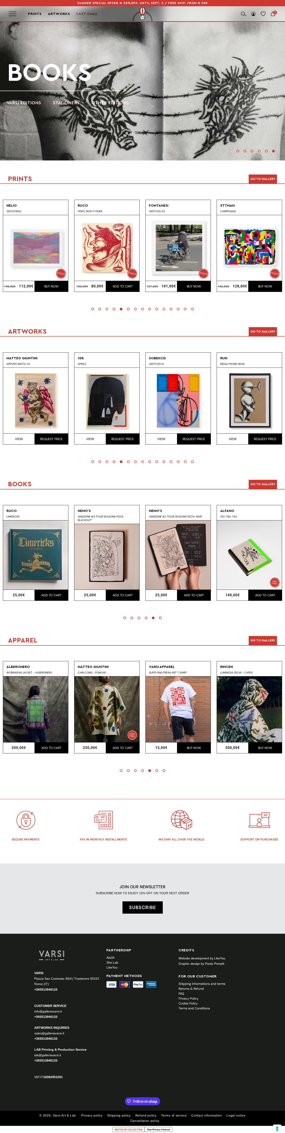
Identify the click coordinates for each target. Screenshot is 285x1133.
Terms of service (174, 1115)
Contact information (206, 1115)
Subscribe (142, 907)
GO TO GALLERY (262, 640)
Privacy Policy (188, 998)
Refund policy (146, 1115)
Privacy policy (92, 1115)
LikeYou (112, 967)
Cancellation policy (144, 1121)
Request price (51, 439)
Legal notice (235, 1115)
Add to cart (51, 286)
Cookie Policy (188, 1003)
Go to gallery (262, 179)
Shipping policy (119, 1115)
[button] (237, 151)
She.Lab (112, 962)
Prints (35, 14)
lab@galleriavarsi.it (47, 1055)
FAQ (181, 994)
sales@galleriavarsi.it (49, 1033)
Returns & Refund (191, 989)
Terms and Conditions (194, 1008)
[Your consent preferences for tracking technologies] (277, 1129)
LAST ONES (86, 14)
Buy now (123, 286)
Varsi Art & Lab (64, 1115)
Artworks (59, 14)
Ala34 (110, 957)
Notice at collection (128, 1129)
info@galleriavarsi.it (48, 1011)
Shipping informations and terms (202, 984)
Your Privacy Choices (158, 1129)
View (19, 439)
